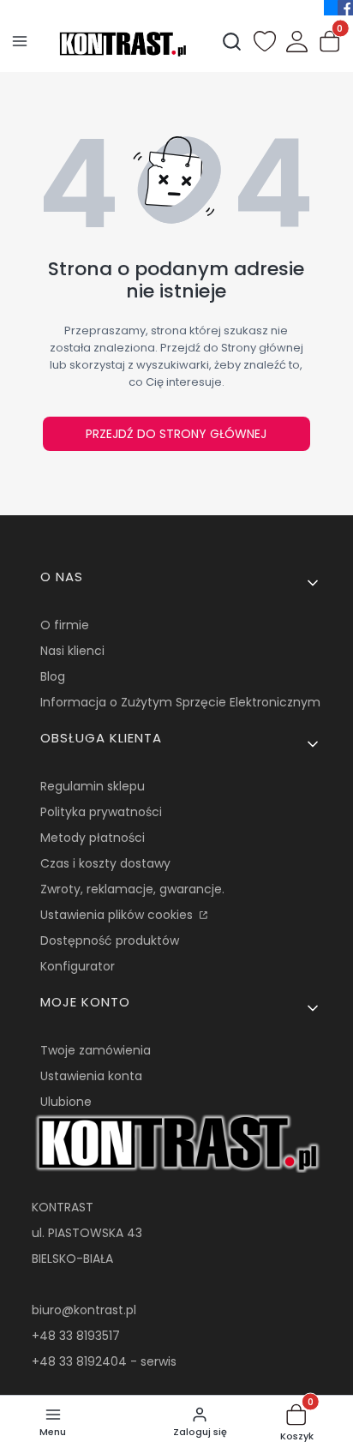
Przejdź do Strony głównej (176, 433)
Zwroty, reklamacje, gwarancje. (132, 889)
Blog (52, 676)
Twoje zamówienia (95, 1050)
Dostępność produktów (109, 940)
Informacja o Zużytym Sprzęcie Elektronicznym (180, 702)
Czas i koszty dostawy (105, 863)
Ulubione (66, 1101)
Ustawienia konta (91, 1075)
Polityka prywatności (101, 811)
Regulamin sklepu (92, 786)
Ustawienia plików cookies (118, 914)
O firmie (64, 625)
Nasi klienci (72, 650)
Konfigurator (77, 966)
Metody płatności (92, 837)
